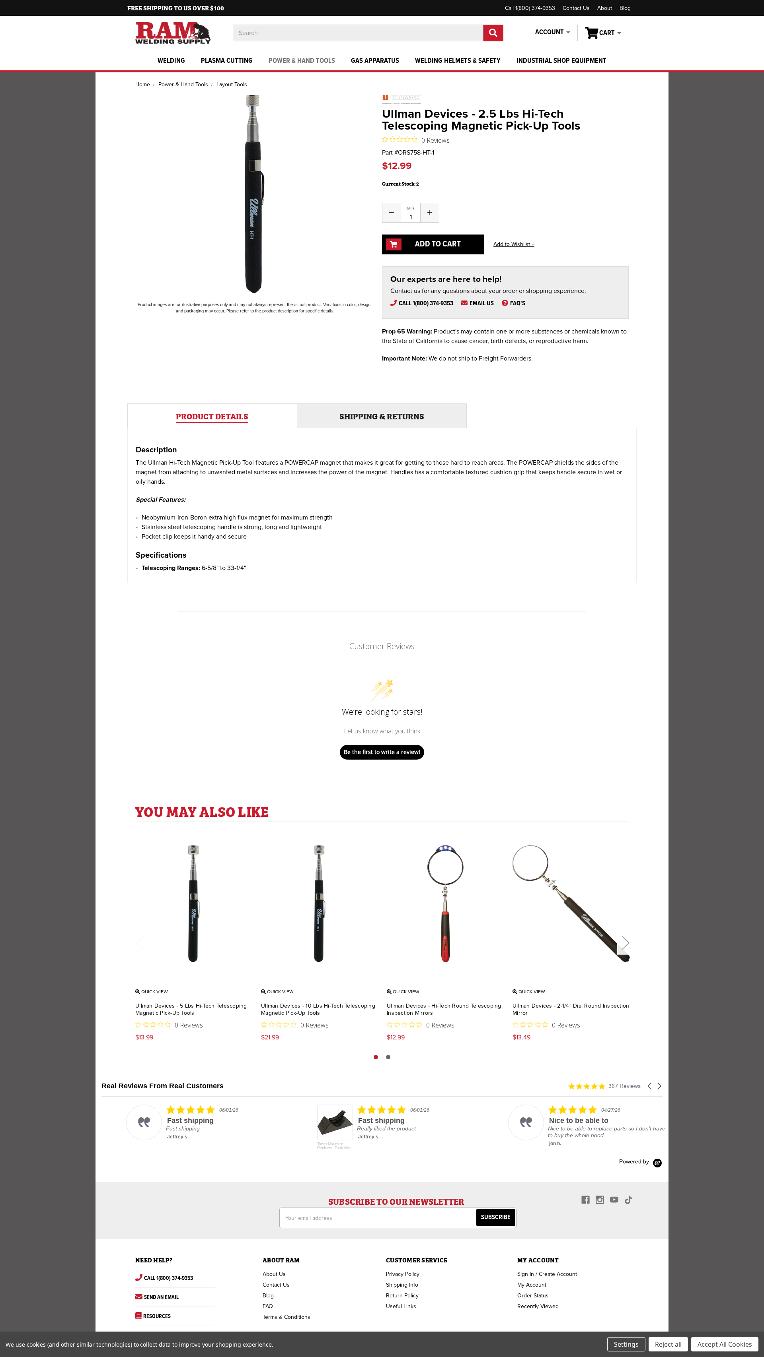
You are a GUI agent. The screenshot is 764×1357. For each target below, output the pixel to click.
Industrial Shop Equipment (561, 61)
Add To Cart (437, 244)
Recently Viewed (538, 1306)
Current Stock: (400, 183)
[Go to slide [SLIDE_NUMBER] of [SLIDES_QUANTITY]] (388, 1057)
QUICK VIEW (154, 991)
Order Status (533, 1295)
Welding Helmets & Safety (458, 61)
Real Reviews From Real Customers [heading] (162, 1086)
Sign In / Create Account (547, 1274)
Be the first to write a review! (382, 752)
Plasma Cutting (227, 61)
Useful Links (401, 1306)
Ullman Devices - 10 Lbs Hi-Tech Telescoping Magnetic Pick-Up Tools (318, 1009)
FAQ (268, 1306)
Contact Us (576, 8)
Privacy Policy (402, 1274)
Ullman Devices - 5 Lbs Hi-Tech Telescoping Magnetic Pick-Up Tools (191, 1009)
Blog (625, 8)
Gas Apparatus (375, 61)
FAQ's (517, 303)
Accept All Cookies (725, 1344)
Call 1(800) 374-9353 (530, 8)
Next (625, 943)
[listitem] (181, 1122)
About (604, 8)
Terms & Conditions (286, 1317)
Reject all (668, 1344)
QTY (411, 208)
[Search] (493, 33)
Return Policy (402, 1295)
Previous (139, 943)
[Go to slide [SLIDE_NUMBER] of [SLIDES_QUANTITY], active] (376, 1057)
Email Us (482, 303)
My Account (531, 1284)
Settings (626, 1344)
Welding (171, 61)
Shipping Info (402, 1284)
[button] (650, 1086)
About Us (274, 1274)
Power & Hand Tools (302, 61)
